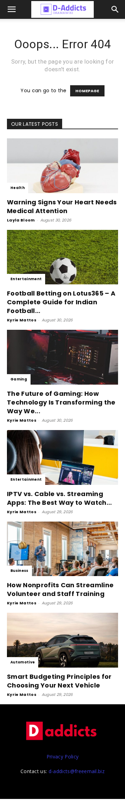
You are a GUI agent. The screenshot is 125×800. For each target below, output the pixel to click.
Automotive (22, 662)
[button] (115, 9)
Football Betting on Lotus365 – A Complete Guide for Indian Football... (61, 302)
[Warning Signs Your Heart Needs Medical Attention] (62, 165)
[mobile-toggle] (12, 9)
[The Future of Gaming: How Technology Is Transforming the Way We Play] (62, 357)
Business (19, 570)
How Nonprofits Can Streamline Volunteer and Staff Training (60, 589)
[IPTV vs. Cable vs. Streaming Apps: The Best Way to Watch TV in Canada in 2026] (62, 457)
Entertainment (26, 279)
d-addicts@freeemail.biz (77, 771)
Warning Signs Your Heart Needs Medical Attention (62, 206)
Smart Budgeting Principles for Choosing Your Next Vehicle (59, 681)
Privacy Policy (62, 756)
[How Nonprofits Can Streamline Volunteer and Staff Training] (62, 549)
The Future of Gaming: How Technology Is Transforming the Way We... (61, 402)
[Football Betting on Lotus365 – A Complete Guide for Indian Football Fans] (62, 257)
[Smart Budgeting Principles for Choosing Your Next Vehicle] (62, 640)
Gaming (18, 379)
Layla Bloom (21, 220)
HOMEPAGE (87, 91)
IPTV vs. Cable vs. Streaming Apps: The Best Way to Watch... (59, 498)
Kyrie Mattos (21, 320)
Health (17, 187)
